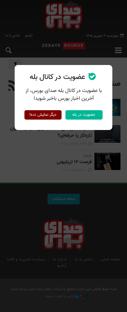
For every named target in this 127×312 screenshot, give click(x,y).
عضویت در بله (83, 114)
